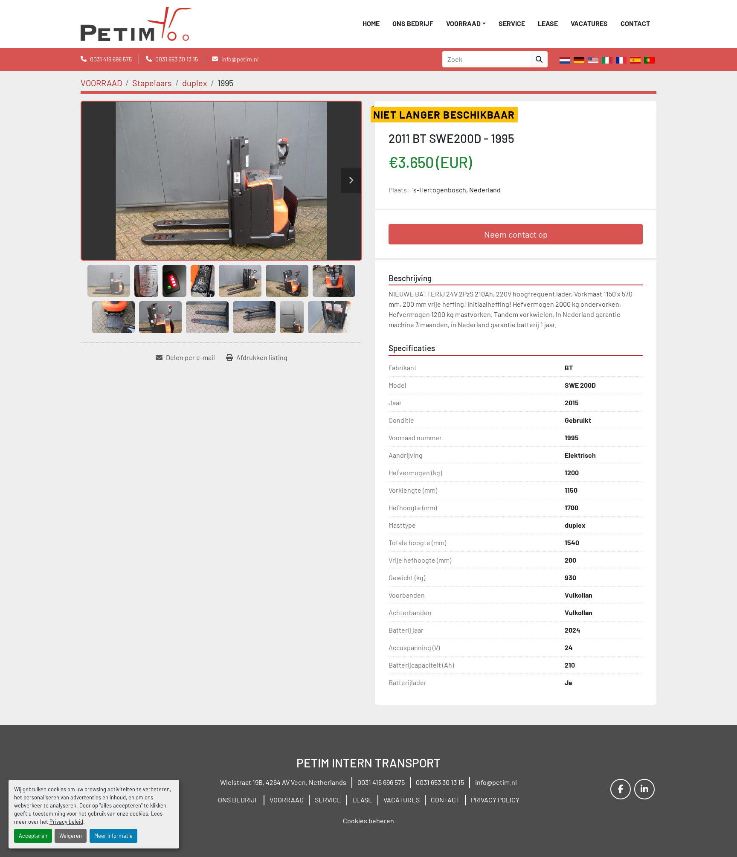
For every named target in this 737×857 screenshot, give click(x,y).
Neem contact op (516, 234)
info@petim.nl (239, 59)
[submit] (539, 59)
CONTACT (635, 23)
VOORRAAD (463, 23)
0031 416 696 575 (111, 59)
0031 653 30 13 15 (176, 59)
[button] (466, 23)
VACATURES (589, 23)
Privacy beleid (66, 821)
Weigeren (70, 835)
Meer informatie (113, 835)
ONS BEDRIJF (412, 23)
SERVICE (512, 23)
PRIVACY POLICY (495, 800)
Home (371, 23)
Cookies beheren (368, 820)
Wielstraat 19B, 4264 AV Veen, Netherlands (283, 782)
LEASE (548, 23)
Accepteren (33, 835)
